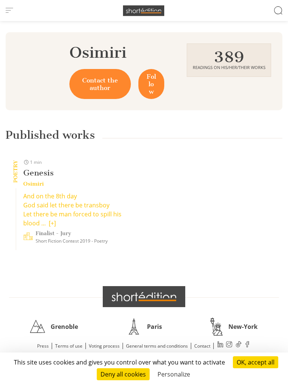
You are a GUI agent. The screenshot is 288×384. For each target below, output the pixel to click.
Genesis (38, 172)
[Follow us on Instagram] (229, 345)
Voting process (104, 346)
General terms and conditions (157, 346)
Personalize (174, 374)
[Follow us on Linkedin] (220, 345)
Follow (151, 84)
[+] (52, 223)
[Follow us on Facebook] (247, 345)
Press (43, 346)
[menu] (9, 10)
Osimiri (33, 183)
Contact (202, 346)
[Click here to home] (144, 296)
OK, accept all (255, 362)
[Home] (143, 10)
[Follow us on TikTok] (238, 345)
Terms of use (68, 346)
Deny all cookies (123, 374)
